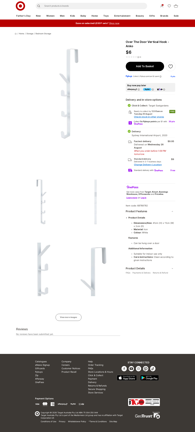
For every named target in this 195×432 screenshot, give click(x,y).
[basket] (176, 6)
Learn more (131, 198)
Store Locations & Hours (100, 372)
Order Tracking (95, 365)
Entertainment (122, 15)
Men (62, 15)
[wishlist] (169, 6)
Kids (72, 15)
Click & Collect (95, 375)
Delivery (92, 382)
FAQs (90, 368)
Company (66, 361)
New (38, 15)
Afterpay (39, 378)
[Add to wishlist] (170, 66)
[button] (145, 66)
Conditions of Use (48, 421)
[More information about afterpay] (139, 89)
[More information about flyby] (160, 76)
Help (90, 361)
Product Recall (69, 372)
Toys (106, 15)
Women (50, 15)
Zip (36, 375)
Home (95, 15)
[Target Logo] (20, 6)
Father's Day (23, 15)
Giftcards (40, 368)
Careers (66, 365)
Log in (143, 198)
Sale (176, 15)
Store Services (95, 392)
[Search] (39, 6)
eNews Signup (42, 365)
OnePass (39, 382)
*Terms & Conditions (98, 421)
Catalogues (41, 361)
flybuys (39, 372)
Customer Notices (71, 368)
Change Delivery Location (148, 164)
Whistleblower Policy (77, 421)
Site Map (113, 421)
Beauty (140, 15)
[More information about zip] (164, 89)
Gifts (152, 15)
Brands (164, 15)
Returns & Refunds (97, 385)
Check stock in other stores (149, 117)
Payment (92, 378)
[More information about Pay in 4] (153, 89)
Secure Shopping (96, 389)
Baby (83, 15)
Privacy (62, 421)
